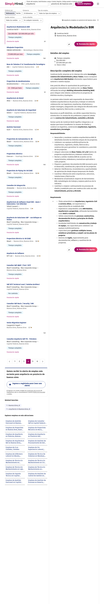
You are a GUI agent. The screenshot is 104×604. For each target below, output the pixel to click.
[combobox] (36, 4)
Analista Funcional (14, 127)
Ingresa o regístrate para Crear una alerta (27, 384)
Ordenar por (9, 10)
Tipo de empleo (43, 10)
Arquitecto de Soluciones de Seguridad (21, 110)
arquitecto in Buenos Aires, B (19, 409)
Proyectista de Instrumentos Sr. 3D (19, 139)
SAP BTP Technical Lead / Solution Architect (23, 284)
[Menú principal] (98, 4)
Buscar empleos (84, 4)
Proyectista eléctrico (14, 154)
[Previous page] (9, 361)
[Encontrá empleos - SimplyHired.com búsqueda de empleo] (14, 3)
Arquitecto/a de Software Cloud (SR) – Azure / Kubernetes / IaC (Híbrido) (24, 203)
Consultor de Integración (16, 185)
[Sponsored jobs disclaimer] (98, 20)
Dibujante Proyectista (15, 47)
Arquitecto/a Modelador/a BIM (18, 27)
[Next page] (42, 361)
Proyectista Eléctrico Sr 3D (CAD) (19, 238)
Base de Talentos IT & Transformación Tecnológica (26, 64)
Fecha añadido (27, 17)
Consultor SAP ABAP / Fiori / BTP (19, 265)
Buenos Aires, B (14, 405)
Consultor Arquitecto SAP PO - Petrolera (21, 339)
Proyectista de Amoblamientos (18, 81)
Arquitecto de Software (15, 253)
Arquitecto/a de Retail (15, 98)
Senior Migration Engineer (16, 323)
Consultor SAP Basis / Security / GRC (20, 303)
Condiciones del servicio (33, 390)
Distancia (26, 10)
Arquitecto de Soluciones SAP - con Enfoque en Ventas (24, 218)
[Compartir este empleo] (69, 44)
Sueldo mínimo (10, 17)
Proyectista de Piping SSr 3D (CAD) (19, 171)
